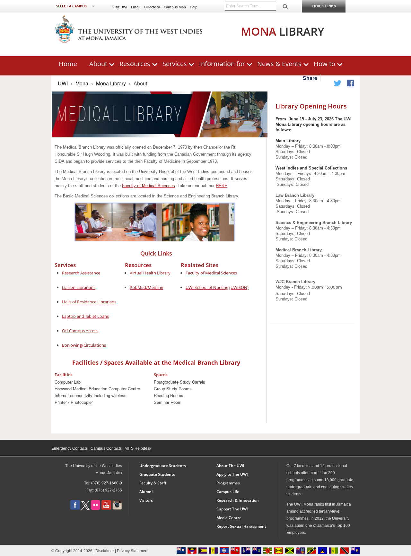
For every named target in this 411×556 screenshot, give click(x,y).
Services (174, 63)
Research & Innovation (237, 500)
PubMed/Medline (146, 287)
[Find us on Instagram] (117, 508)
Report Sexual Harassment (241, 526)
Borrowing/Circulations (84, 345)
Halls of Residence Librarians (89, 302)
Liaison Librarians (78, 287)
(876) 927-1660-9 (106, 483)
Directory (152, 6)
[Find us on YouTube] (106, 508)
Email (135, 6)
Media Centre (228, 517)
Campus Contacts (106, 448)
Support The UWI (232, 509)
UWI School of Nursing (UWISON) (217, 287)
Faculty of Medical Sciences (148, 185)
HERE (221, 185)
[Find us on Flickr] (95, 508)
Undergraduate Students (162, 465)
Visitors (146, 500)
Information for (222, 63)
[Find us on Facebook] (75, 508)
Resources (134, 63)
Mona (81, 83)
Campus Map (175, 6)
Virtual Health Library (150, 273)
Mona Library (111, 83)
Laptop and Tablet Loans (85, 316)
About (98, 63)
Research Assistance (81, 273)
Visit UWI (119, 6)
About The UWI (230, 465)
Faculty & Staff (152, 483)
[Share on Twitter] (338, 84)
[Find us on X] (85, 508)
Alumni (146, 491)
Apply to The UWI (232, 474)
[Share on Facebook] (350, 84)
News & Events (279, 63)
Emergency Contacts (69, 448)
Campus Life (227, 491)
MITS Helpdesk (138, 448)
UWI (63, 83)
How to (324, 63)
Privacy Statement (132, 551)
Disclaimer (104, 551)
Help (193, 6)
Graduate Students (157, 474)
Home (68, 63)
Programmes (228, 483)
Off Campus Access (80, 331)
